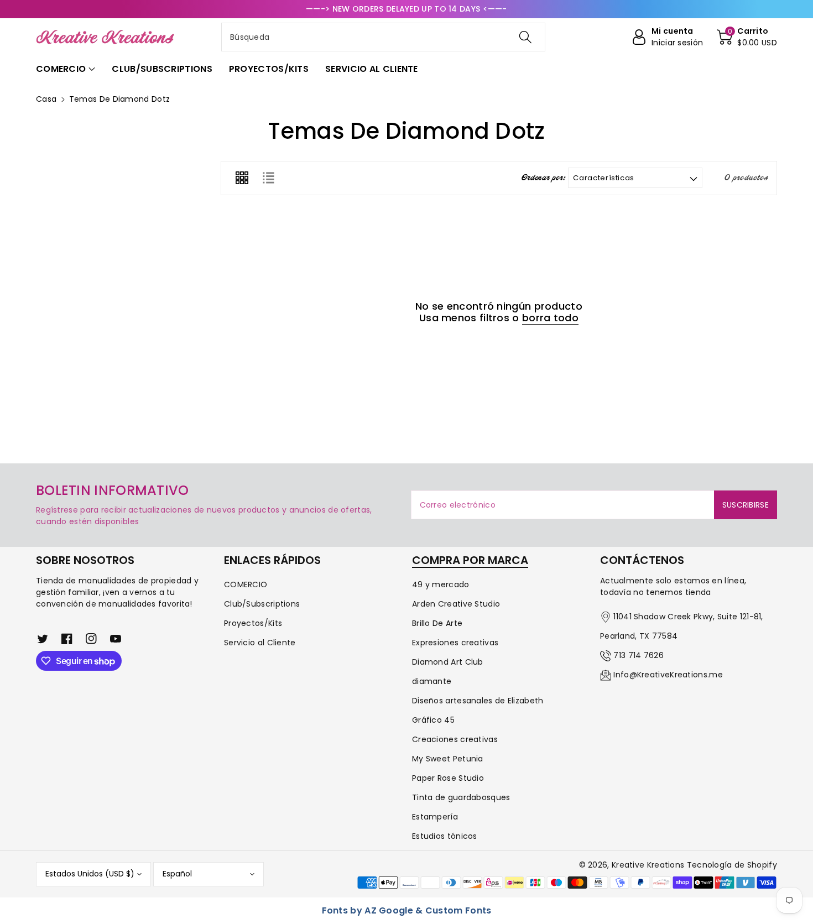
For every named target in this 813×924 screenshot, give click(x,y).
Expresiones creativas (455, 642)
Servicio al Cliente (260, 642)
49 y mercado (441, 584)
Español (177, 873)
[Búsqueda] (525, 37)
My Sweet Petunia (447, 758)
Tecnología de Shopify (732, 864)
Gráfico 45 (433, 719)
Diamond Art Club (447, 661)
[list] (268, 178)
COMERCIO (245, 584)
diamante (431, 681)
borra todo (550, 318)
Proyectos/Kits (253, 623)
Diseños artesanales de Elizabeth (478, 700)
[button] (747, 37)
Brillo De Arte (437, 623)
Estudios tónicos (444, 836)
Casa (46, 99)
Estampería (435, 816)
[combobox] (383, 37)
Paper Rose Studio (448, 778)
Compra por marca (470, 560)
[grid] (242, 178)
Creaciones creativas (455, 739)
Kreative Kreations (648, 864)
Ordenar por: (544, 178)
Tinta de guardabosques (461, 797)
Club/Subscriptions (262, 603)
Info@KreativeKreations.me (668, 674)
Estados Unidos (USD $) (89, 873)
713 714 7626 (638, 655)
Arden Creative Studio (456, 603)
